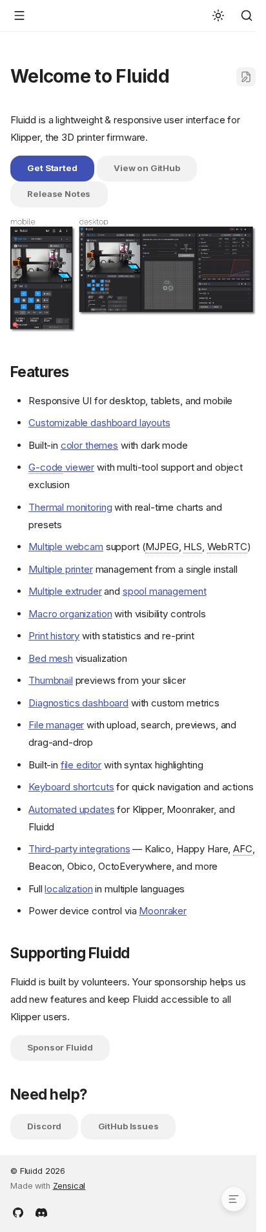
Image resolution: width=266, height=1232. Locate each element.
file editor (81, 765)
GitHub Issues (128, 1126)
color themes (89, 445)
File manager (56, 725)
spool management (165, 591)
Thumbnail (50, 680)
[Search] (246, 15)
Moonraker (163, 911)
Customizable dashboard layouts (99, 422)
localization (68, 889)
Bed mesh (50, 658)
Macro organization (70, 614)
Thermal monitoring (70, 507)
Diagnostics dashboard (78, 703)
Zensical (69, 1186)
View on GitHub (147, 168)
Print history (53, 636)
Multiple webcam (65, 546)
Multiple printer (60, 569)
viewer (61, 467)
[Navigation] (19, 15)
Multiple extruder (64, 591)
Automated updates (71, 809)
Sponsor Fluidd (60, 1047)
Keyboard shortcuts (71, 787)
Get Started (52, 168)
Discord (44, 1126)
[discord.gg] (41, 1211)
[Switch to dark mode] (218, 15)
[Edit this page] (246, 77)
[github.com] (18, 1211)
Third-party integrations (79, 849)
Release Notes (58, 194)
